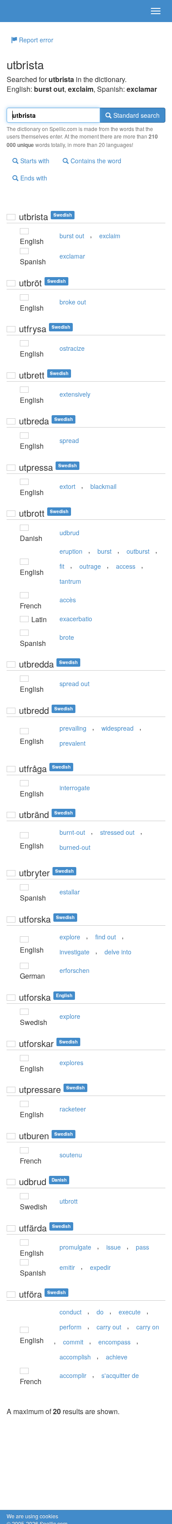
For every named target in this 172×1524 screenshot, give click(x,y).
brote (67, 637)
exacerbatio (76, 618)
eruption (71, 551)
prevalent (73, 743)
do (100, 1311)
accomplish (75, 1356)
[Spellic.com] (22, 11)
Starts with (34, 160)
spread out (75, 683)
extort (67, 486)
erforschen (75, 970)
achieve (116, 1356)
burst (104, 551)
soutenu (71, 1154)
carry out (109, 1326)
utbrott (69, 1201)
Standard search (136, 115)
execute (130, 1311)
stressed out (117, 832)
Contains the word (95, 160)
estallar (70, 891)
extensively (75, 394)
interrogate (75, 787)
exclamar (72, 255)
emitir (67, 1267)
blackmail (103, 486)
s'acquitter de (120, 1375)
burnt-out (72, 832)
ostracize (72, 348)
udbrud (69, 532)
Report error (35, 39)
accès (68, 599)
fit (62, 566)
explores (71, 1062)
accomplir (73, 1375)
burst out (72, 235)
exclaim (109, 235)
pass (142, 1246)
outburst (138, 551)
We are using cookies (32, 1516)
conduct (71, 1311)
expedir (100, 1267)
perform (71, 1326)
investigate (75, 951)
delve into (118, 951)
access (125, 566)
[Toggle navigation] (155, 11)
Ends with (33, 177)
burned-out (75, 847)
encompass (114, 1341)
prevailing (73, 728)
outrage (90, 566)
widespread (117, 728)
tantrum (70, 581)
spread (69, 440)
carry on (147, 1326)
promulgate (75, 1246)
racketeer (73, 1108)
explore (70, 936)
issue (113, 1246)
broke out (73, 301)
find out (105, 936)
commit (73, 1341)
